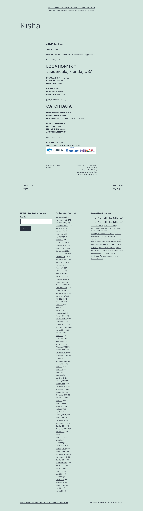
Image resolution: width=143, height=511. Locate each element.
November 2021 (61, 254)
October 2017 (60, 392)
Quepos (93, 253)
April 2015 (59, 477)
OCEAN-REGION (106, 244)
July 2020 (59, 299)
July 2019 (59, 333)
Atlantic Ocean (97, 225)
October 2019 (60, 324)
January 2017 (60, 417)
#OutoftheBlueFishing (83, 172)
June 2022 (59, 234)
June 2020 (59, 302)
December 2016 (61, 420)
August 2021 (60, 262)
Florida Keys (118, 233)
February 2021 (61, 279)
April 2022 (59, 240)
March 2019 (60, 344)
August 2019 (60, 330)
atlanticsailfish (92, 174)
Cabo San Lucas (109, 228)
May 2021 (59, 271)
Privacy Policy (94, 502)
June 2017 (59, 403)
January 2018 (60, 384)
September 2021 (61, 259)
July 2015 (59, 468)
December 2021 (61, 251)
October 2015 (60, 460)
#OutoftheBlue (91, 170)
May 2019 (59, 338)
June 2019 (59, 336)
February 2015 (61, 482)
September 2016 (61, 429)
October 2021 (60, 257)
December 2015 (61, 454)
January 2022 (60, 248)
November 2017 (61, 389)
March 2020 (60, 310)
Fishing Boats (97, 234)
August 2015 (60, 465)
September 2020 (62, 293)
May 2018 (59, 372)
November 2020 (61, 288)
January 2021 (60, 282)
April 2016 (59, 443)
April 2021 (59, 273)
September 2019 (61, 327)
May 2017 (59, 406)
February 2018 (61, 381)
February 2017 (61, 415)
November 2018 (61, 355)
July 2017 (59, 401)
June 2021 (59, 268)
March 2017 (60, 412)
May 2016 (59, 440)
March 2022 (60, 242)
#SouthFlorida (82, 174)
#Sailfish (93, 172)
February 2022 (61, 245)
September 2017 (61, 395)
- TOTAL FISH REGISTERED (107, 217)
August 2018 (60, 364)
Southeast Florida (91, 167)
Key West (97, 241)
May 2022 (59, 237)
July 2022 (59, 231)
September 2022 (62, 225)
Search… (23, 217)
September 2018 (61, 361)
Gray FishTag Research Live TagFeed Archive (71, 7)
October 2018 (60, 358)
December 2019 (61, 319)
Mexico (119, 241)
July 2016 (59, 434)
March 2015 (60, 480)
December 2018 (61, 352)
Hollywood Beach (111, 239)
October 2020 (61, 290)
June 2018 (59, 369)
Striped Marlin (108, 256)
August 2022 (60, 228)
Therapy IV (94, 259)
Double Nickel (110, 231)
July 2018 (59, 367)
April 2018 (59, 375)
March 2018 (60, 378)
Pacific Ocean (102, 250)
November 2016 (61, 423)
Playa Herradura (111, 250)
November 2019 (61, 321)
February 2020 (61, 313)
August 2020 (60, 296)
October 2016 (60, 426)
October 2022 (61, 223)
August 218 (60, 491)
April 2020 (59, 307)
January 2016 (60, 451)
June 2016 (59, 437)
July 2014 (59, 488)
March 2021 (60, 276)
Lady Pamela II (106, 241)
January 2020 (60, 316)
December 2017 (61, 386)
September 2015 (61, 463)
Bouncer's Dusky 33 (100, 228)
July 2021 (59, 265)
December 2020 (61, 285)
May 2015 (59, 474)
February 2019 (61, 347)
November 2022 (61, 220)
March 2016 (60, 446)
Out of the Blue (103, 247)
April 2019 (59, 341)
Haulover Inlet (95, 239)
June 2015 (59, 471)
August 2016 (60, 432)
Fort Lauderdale (91, 165)
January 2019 (60, 350)
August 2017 (60, 398)
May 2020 (59, 304)
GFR (49, 167)
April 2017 (59, 409)
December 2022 (61, 217)
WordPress (118, 502)
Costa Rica (95, 231)
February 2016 (61, 448)
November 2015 (61, 457)
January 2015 (60, 485)
